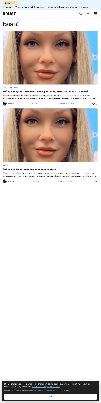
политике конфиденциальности (46, 386)
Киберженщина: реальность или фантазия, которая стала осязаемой (45, 91)
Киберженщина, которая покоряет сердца (29, 169)
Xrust (9, 13)
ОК (50, 396)
